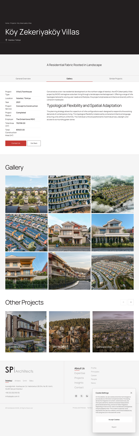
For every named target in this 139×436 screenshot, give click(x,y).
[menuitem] (79, 368)
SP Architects (9, 408)
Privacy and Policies (79, 408)
